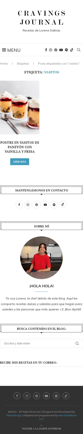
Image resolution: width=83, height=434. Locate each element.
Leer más (19, 161)
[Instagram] (50, 50)
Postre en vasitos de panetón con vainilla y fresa (19, 147)
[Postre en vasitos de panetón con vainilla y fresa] (19, 107)
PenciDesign (13, 415)
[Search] (79, 50)
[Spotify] (66, 50)
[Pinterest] (55, 50)
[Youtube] (61, 50)
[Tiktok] (71, 50)
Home (4, 63)
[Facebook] (46, 50)
